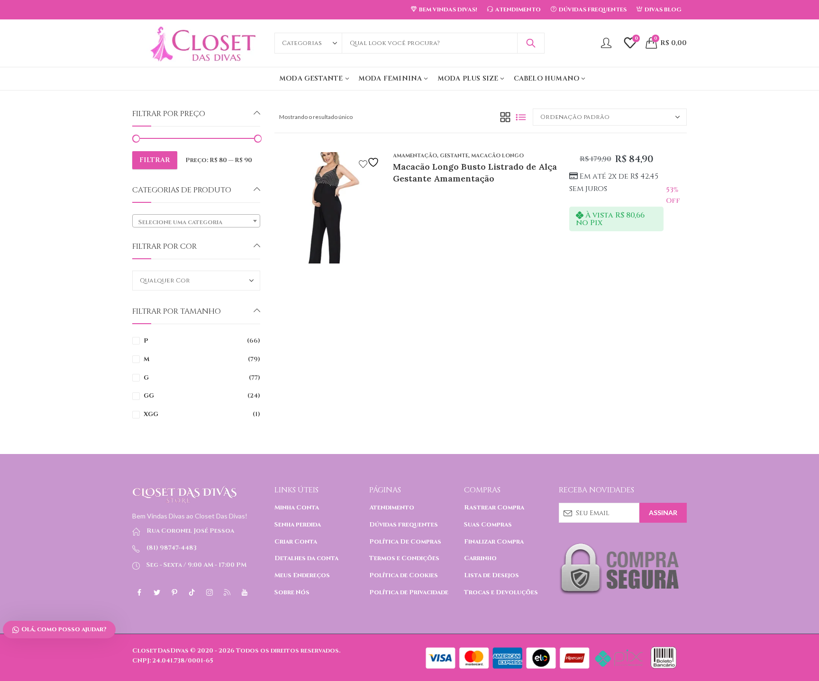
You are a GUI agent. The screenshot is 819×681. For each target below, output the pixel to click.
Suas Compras (488, 524)
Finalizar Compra (494, 541)
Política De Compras (405, 541)
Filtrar (154, 159)
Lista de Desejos (491, 575)
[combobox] (196, 220)
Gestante (454, 155)
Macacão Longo (497, 155)
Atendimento (391, 507)
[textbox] (196, 222)
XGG (151, 414)
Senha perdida (297, 524)
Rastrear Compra (494, 507)
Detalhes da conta (306, 558)
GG (149, 395)
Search (531, 43)
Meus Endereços (302, 575)
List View (521, 117)
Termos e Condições (404, 558)
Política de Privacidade (408, 592)
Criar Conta (295, 541)
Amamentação (415, 155)
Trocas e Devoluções (501, 592)
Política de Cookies (403, 575)
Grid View (505, 117)
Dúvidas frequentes (403, 524)
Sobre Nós (291, 592)
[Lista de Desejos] (370, 162)
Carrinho (480, 558)
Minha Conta (296, 507)
